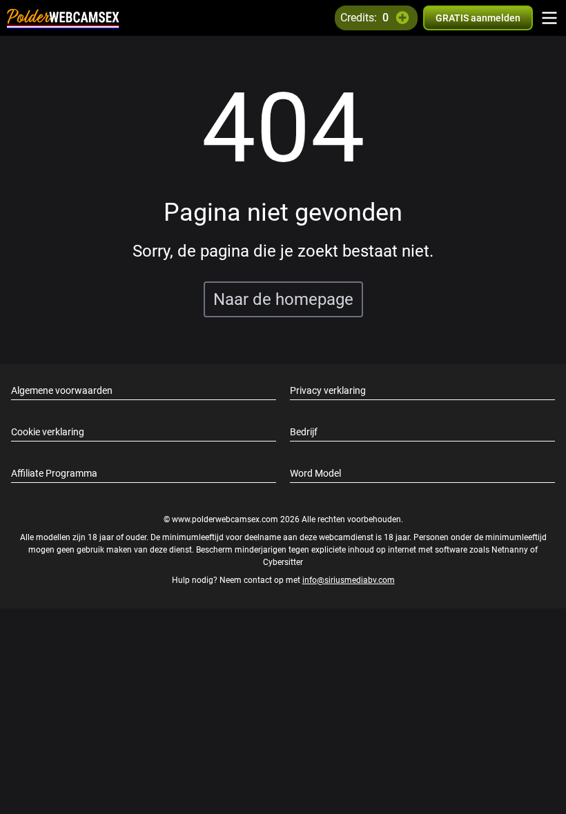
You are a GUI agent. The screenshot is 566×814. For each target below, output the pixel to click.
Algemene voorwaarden (62, 390)
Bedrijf (304, 431)
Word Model (315, 473)
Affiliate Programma (54, 473)
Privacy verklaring (328, 390)
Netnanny (510, 550)
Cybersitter (283, 562)
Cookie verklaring (47, 431)
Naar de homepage (283, 299)
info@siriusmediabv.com (348, 580)
